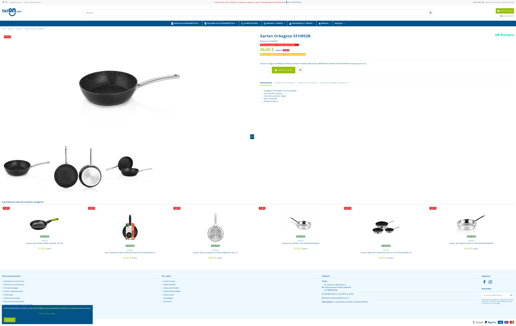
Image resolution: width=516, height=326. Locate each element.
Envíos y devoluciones (32, 2)
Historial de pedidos (172, 291)
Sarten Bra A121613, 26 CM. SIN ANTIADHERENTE (471, 243)
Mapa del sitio (170, 284)
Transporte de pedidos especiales (18, 305)
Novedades (168, 298)
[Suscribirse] (511, 295)
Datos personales (171, 288)
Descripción (266, 82)
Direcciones (169, 295)
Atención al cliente (493, 2)
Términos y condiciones (14, 284)
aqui (296, 45)
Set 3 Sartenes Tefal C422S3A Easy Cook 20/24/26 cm (130, 252)
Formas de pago (11, 288)
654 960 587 (479, 2)
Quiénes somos (16, 2)
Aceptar (9, 320)
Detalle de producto (285, 82)
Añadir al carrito (285, 70)
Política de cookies (12, 298)
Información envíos (308, 82)
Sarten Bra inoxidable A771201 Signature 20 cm (215, 252)
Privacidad (8, 295)
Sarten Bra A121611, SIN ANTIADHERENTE (300, 243)
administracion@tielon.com (336, 298)
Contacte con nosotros (14, 281)
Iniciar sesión (169, 281)
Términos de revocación (14, 301)
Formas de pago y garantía (334, 82)
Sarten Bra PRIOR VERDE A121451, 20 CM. (44, 243)
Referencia (264, 41)
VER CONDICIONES (295, 2)
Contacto (168, 301)
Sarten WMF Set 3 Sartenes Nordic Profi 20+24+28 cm (386, 252)
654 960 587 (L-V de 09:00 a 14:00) (339, 294)
